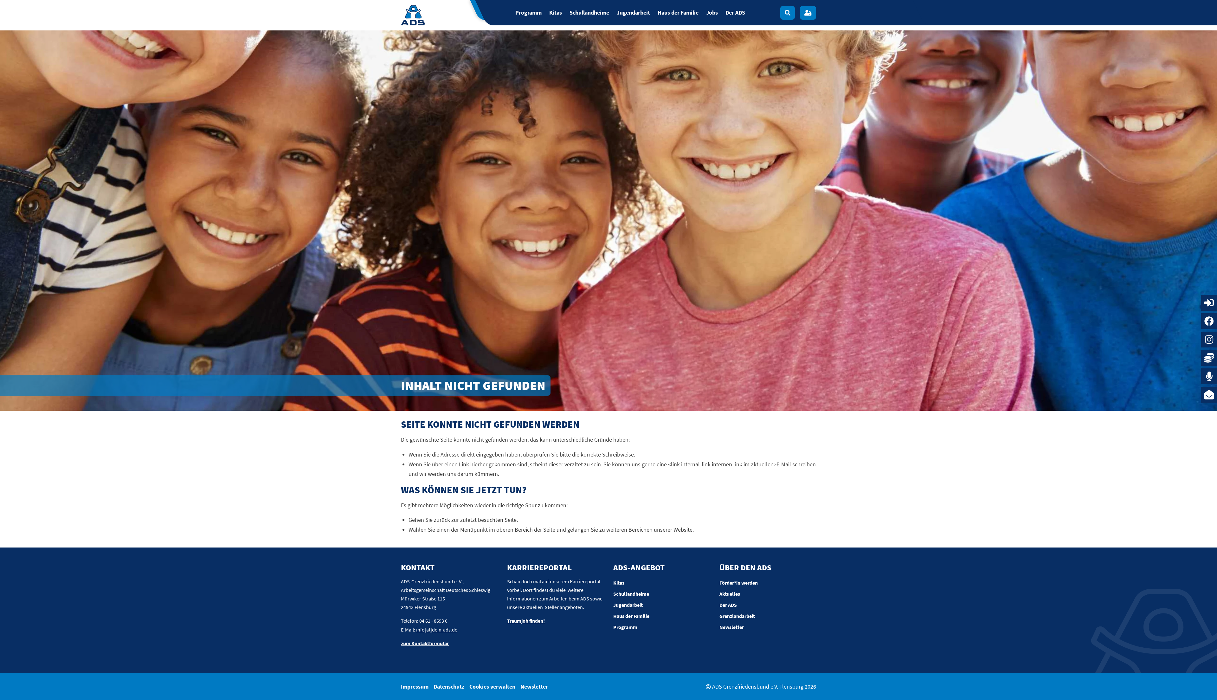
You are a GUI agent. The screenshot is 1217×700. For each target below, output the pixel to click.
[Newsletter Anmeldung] (1209, 395)
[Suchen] (787, 13)
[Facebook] (1209, 321)
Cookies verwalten (492, 686)
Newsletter (534, 686)
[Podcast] (1209, 376)
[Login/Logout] (808, 13)
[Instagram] (1209, 339)
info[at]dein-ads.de (436, 629)
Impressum (414, 686)
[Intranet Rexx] (1209, 303)
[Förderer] (1209, 358)
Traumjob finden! (526, 621)
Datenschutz (449, 686)
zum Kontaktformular (425, 643)
